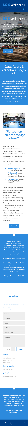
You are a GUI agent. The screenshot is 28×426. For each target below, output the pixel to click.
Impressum (13, 424)
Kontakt (14, 226)
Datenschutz (20, 424)
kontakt (8, 51)
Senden (20, 349)
